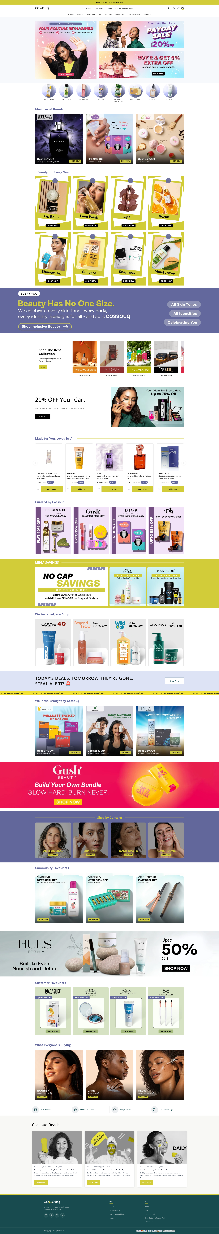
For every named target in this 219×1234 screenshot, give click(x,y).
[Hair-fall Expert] (90, 840)
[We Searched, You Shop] (53, 642)
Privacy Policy (115, 1210)
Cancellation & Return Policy (155, 1218)
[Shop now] (141, 34)
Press (112, 1218)
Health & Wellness (134, 14)
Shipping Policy (150, 1214)
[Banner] (109, 310)
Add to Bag (51, 489)
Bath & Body (90, 14)
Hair (100, 14)
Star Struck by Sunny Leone (47, 473)
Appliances (147, 14)
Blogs (147, 1207)
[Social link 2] (51, 1215)
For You (43, 367)
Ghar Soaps (71, 473)
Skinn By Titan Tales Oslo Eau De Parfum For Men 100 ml (169, 477)
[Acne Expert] (53, 840)
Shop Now (174, 681)
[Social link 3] (57, 1215)
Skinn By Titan (163, 473)
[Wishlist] (178, 9)
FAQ (146, 1210)
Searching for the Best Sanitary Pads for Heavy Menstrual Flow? (54, 1170)
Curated (109, 8)
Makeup (80, 14)
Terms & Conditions (117, 1214)
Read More (42, 1182)
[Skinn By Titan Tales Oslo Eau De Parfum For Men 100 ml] (170, 457)
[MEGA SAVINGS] (71, 586)
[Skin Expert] (128, 840)
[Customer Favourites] (53, 1011)
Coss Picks (99, 8)
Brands (88, 8)
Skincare (71, 14)
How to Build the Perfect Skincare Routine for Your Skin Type (106, 1170)
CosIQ (99, 473)
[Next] (181, 359)
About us (113, 1207)
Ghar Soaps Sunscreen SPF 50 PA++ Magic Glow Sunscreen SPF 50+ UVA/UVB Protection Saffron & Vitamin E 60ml (79, 479)
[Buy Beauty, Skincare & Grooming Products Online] (65, 50)
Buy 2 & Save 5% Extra (124, 8)
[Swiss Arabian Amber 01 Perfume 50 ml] (140, 457)
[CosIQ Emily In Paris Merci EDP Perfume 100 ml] (109, 457)
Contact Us (149, 1222)
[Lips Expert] (166, 840)
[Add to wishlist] (38, 489)
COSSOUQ (60, 1231)
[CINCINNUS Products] (141, 64)
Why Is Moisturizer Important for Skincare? (153, 1170)
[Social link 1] (46, 1215)
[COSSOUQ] (52, 1202)
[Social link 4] (62, 1215)
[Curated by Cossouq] (53, 530)
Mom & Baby (119, 14)
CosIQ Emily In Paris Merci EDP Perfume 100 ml (108, 477)
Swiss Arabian (133, 473)
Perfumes (108, 14)
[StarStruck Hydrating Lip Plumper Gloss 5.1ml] (49, 457)
